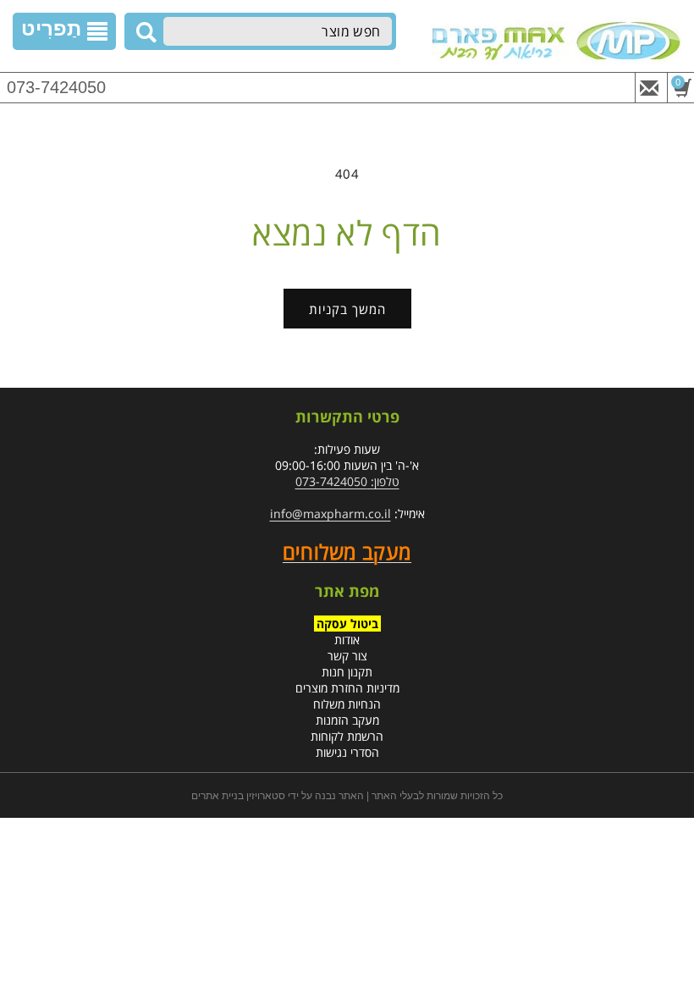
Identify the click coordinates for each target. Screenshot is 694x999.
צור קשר (347, 656)
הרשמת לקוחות (347, 736)
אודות (347, 640)
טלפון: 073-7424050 (347, 481)
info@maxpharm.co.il (330, 513)
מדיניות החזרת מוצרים (347, 688)
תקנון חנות (347, 672)
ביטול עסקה (347, 623)
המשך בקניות (347, 309)
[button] (64, 31)
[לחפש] (143, 32)
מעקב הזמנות (347, 720)
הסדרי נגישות (347, 752)
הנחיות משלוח (347, 704)
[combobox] (277, 31)
